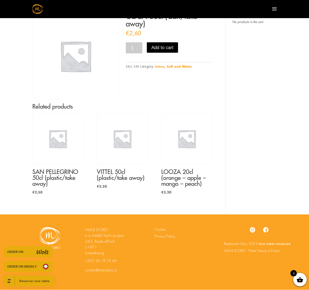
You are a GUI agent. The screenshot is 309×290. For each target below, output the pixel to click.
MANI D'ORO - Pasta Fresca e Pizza (251, 251)
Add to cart (162, 47)
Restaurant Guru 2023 (241, 244)
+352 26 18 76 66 (101, 261)
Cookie (160, 229)
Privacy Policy (164, 236)
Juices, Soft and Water (173, 66)
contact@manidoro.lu (101, 270)
